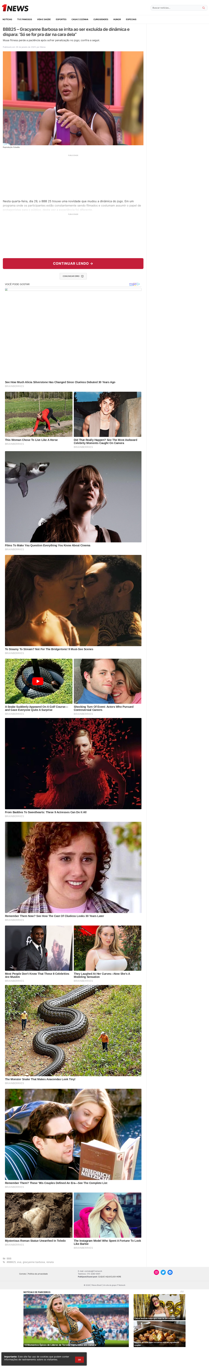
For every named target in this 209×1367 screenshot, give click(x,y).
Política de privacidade (38, 1274)
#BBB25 (11, 1262)
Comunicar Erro (71, 276)
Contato (22, 1274)
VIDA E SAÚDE (44, 19)
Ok (79, 1359)
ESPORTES (61, 19)
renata (50, 1262)
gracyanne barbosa (34, 1262)
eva (19, 1262)
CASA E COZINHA (80, 19)
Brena (42, 47)
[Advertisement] (73, 177)
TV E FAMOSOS (24, 19)
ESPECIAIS (131, 19)
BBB (9, 1258)
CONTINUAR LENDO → (73, 263)
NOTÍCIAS (7, 19)
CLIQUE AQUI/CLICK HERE (109, 1276)
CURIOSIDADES (100, 19)
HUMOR (117, 19)
